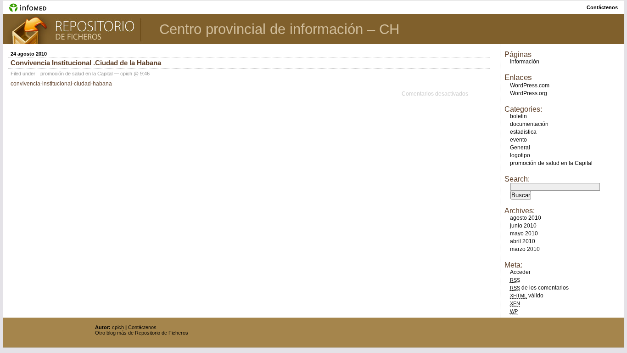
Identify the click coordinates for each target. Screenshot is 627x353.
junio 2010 (523, 225)
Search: (517, 179)
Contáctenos (142, 327)
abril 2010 (522, 241)
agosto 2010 (525, 218)
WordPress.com (529, 85)
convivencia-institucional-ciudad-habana (61, 83)
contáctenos (602, 7)
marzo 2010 (525, 249)
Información (524, 61)
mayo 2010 (524, 233)
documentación (529, 124)
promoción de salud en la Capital (76, 73)
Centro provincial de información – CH (279, 29)
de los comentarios (539, 288)
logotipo (520, 155)
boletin (518, 116)
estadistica (523, 132)
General (520, 147)
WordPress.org (528, 93)
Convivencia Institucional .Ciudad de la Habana (86, 63)
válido (526, 295)
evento (518, 140)
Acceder (520, 272)
